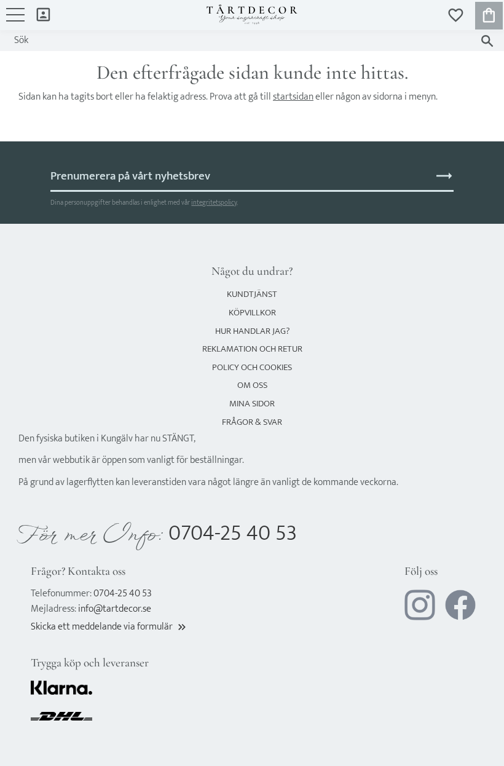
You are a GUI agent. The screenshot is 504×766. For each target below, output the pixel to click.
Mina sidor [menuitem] (43, 14)
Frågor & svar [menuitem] (252, 422)
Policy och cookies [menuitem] (252, 367)
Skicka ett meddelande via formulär (109, 626)
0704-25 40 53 (232, 533)
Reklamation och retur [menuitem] (252, 349)
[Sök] (487, 41)
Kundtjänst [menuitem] (252, 294)
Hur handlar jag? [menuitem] (252, 331)
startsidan (293, 97)
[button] (15, 21)
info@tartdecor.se (114, 609)
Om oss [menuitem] (252, 385)
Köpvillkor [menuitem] (252, 312)
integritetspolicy (214, 202)
